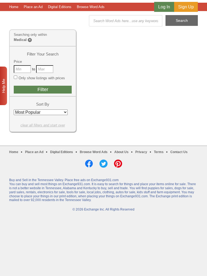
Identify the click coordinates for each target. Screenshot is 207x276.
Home (13, 7)
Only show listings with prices (42, 78)
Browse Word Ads (91, 7)
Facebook (89, 164)
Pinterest (118, 164)
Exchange (47, 21)
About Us (121, 152)
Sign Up (186, 7)
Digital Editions (59, 7)
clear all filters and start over (42, 125)
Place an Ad (33, 7)
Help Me (3, 86)
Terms (159, 152)
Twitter (103, 164)
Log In (164, 7)
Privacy (141, 152)
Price (18, 62)
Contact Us (179, 152)
